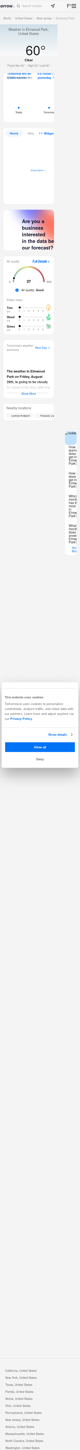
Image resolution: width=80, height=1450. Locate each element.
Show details (57, 734)
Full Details (39, 262)
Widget (49, 133)
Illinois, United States (18, 1399)
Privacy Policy (21, 718)
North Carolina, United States (24, 1441)
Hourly (14, 133)
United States (23, 18)
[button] (40, 6)
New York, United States (21, 1377)
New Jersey (44, 18)
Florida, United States (19, 1392)
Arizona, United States (19, 1427)
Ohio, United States (18, 1406)
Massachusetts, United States (24, 1434)
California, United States (21, 1370)
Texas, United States (18, 1385)
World (7, 18)
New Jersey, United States (22, 1420)
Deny (40, 759)
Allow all (40, 747)
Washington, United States (22, 1448)
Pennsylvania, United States (23, 1413)
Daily (31, 133)
